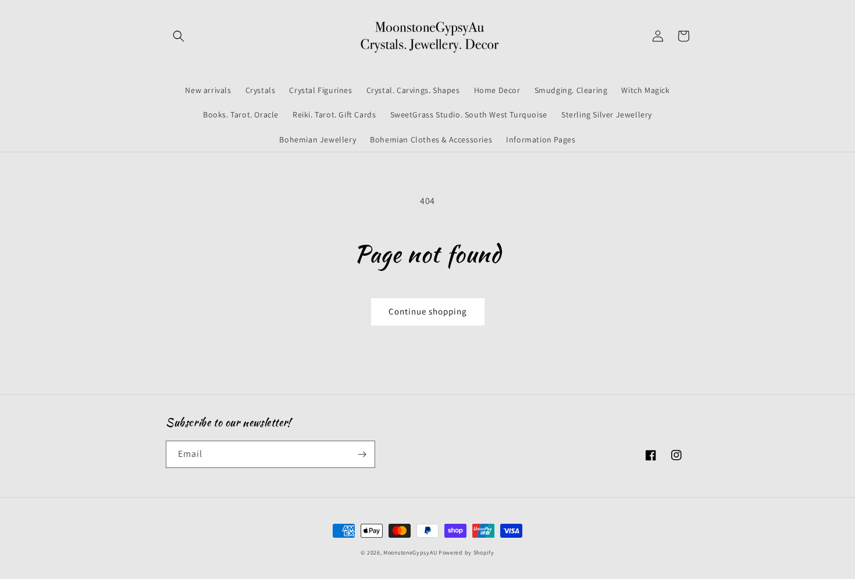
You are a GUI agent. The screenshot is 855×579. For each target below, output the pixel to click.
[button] (178, 36)
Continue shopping (428, 311)
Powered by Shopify (466, 552)
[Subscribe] (362, 454)
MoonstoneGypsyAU (410, 552)
